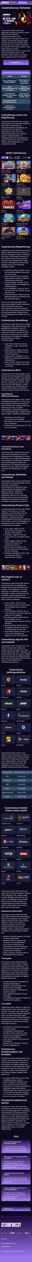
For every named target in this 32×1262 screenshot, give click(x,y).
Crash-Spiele (18, 157)
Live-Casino (11, 157)
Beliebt (3, 157)
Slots (25, 157)
